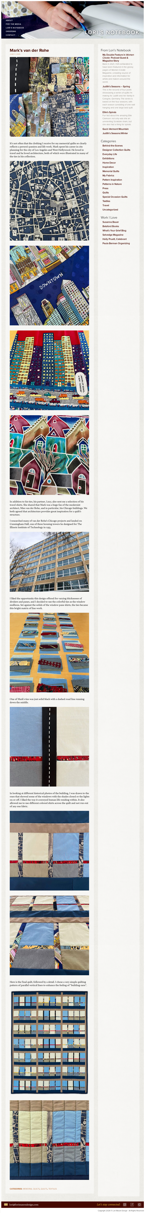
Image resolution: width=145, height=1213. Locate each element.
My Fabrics (108, 175)
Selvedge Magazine (113, 234)
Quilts (44, 1188)
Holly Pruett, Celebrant (115, 239)
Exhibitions (108, 158)
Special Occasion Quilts (115, 196)
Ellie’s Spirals (109, 112)
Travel (106, 205)
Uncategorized (110, 209)
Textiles (52, 1188)
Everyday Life (110, 154)
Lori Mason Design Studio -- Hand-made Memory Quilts (13, 5)
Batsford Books (111, 226)
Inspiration (108, 167)
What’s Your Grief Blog (114, 230)
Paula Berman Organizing (116, 243)
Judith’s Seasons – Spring (116, 86)
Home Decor (109, 162)
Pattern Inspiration (112, 179)
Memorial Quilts (31, 1188)
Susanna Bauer (111, 222)
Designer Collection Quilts (116, 149)
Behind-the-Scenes (113, 145)
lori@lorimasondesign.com (23, 1204)
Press (105, 188)
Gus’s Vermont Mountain (116, 129)
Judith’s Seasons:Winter (115, 133)
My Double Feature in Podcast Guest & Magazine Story (118, 57)
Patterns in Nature (112, 184)
